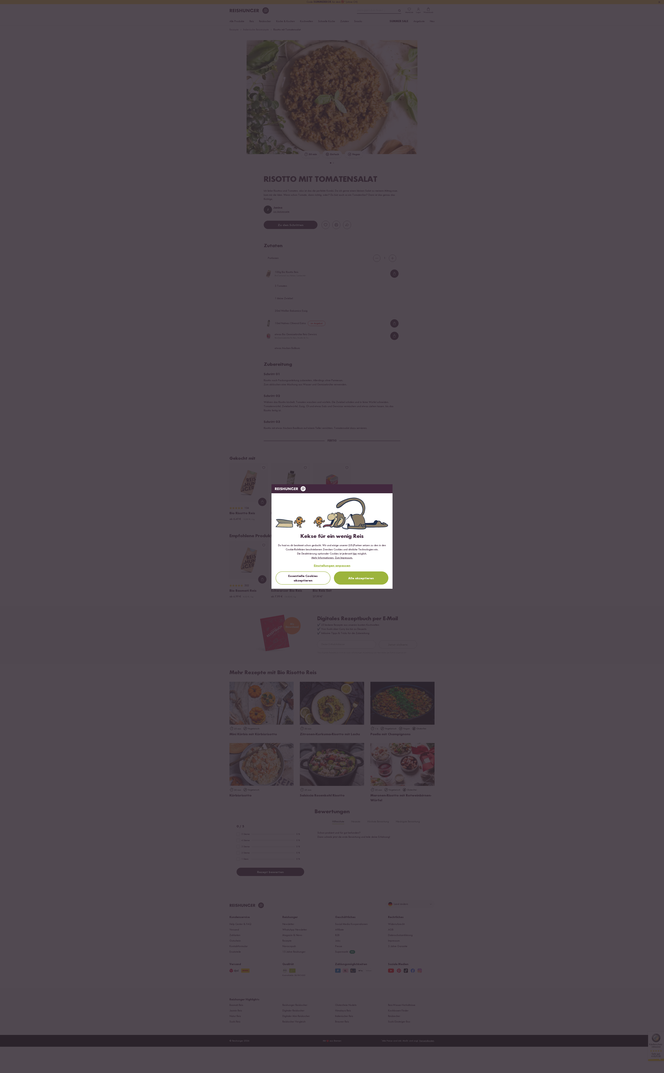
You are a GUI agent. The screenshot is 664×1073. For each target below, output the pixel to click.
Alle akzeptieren (361, 578)
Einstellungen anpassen (332, 565)
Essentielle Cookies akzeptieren (303, 578)
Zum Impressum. (344, 558)
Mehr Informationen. (322, 558)
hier (355, 553)
